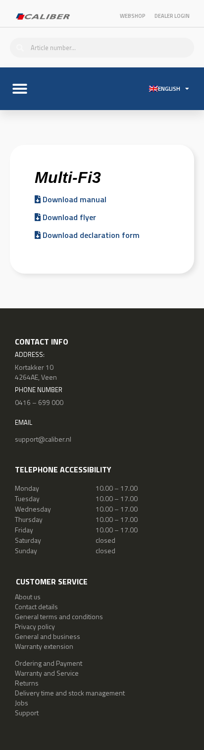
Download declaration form (90, 235)
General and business (47, 636)
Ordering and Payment (48, 663)
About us (28, 596)
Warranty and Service (47, 673)
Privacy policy (35, 626)
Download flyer (68, 217)
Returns (27, 683)
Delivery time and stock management (70, 693)
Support (27, 712)
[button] (20, 89)
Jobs (21, 702)
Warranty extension (44, 646)
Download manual (73, 199)
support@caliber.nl (43, 439)
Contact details (36, 606)
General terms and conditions (59, 616)
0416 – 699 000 (39, 402)
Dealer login (172, 16)
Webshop (133, 16)
